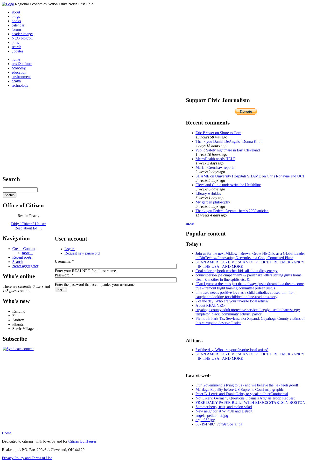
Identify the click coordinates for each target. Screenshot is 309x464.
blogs (16, 16)
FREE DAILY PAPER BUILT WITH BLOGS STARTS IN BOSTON (250, 402)
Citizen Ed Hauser (82, 441)
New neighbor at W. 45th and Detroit (224, 411)
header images (22, 34)
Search (17, 262)
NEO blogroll (22, 38)
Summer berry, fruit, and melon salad (224, 407)
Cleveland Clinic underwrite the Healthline (228, 185)
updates (17, 51)
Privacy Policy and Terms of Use (27, 458)
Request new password (82, 253)
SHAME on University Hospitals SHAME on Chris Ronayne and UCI (250, 176)
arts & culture (22, 64)
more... (27, 253)
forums (17, 29)
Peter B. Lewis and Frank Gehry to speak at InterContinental (242, 394)
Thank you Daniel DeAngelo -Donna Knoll (229, 141)
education (19, 72)
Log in (69, 249)
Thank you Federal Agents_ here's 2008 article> (232, 211)
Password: (64, 275)
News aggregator (25, 266)
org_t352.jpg (205, 420)
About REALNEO (210, 305)
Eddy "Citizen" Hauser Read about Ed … (28, 226)
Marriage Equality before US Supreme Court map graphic (240, 389)
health (16, 81)
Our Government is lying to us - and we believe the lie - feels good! (247, 385)
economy (19, 68)
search (16, 47)
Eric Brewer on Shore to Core (218, 133)
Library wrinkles (208, 193)
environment (21, 77)
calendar (18, 25)
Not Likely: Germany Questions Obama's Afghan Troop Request (245, 398)
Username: (64, 261)
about (16, 12)
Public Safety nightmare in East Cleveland (228, 150)
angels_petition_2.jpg (212, 415)
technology (20, 85)
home (16, 59)
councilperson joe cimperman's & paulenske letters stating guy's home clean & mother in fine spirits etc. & (249, 277)
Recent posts (22, 257)
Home (6, 433)
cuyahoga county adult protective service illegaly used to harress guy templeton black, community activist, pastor (248, 312)
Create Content (23, 249)
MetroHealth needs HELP (215, 159)
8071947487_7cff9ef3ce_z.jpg (219, 424)
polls (15, 42)
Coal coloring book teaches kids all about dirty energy (237, 271)
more (190, 223)
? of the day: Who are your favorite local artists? (232, 301)
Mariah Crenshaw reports (215, 167)
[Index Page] (8, 4)
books (16, 21)
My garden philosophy (213, 202)
